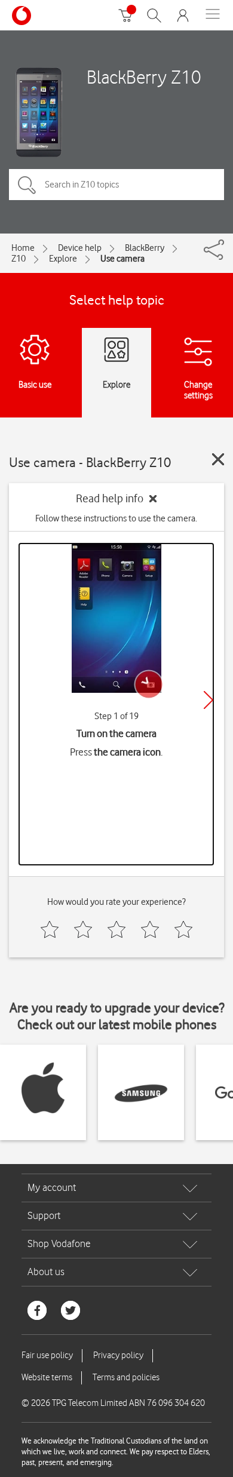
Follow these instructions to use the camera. (116, 518)
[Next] (208, 700)
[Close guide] (218, 459)
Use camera (122, 258)
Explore (63, 258)
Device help (80, 247)
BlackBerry (144, 247)
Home (23, 247)
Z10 (18, 258)
